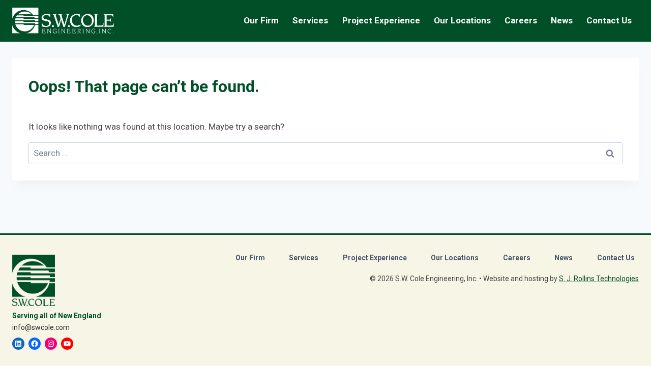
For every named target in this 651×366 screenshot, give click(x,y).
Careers (516, 258)
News (562, 20)
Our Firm (250, 258)
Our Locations (462, 20)
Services (303, 258)
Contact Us (609, 20)
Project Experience (381, 20)
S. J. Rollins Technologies (599, 278)
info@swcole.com (41, 327)
